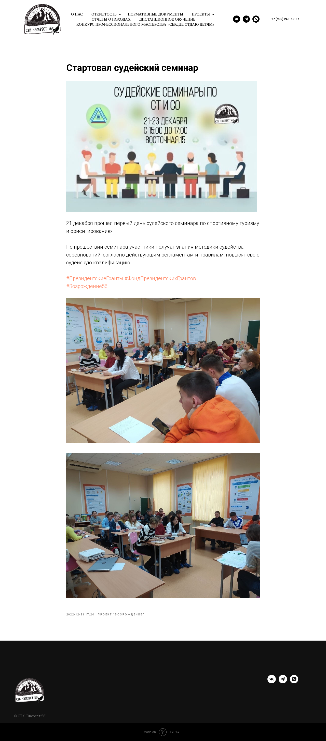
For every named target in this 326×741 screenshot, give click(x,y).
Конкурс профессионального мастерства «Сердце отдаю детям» (145, 24)
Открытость (104, 14)
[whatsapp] (256, 19)
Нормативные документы (155, 14)
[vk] (236, 19)
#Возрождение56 (86, 286)
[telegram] (246, 19)
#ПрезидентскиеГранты (94, 278)
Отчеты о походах (111, 19)
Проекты (201, 14)
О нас (77, 14)
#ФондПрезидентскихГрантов (160, 278)
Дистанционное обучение (167, 19)
